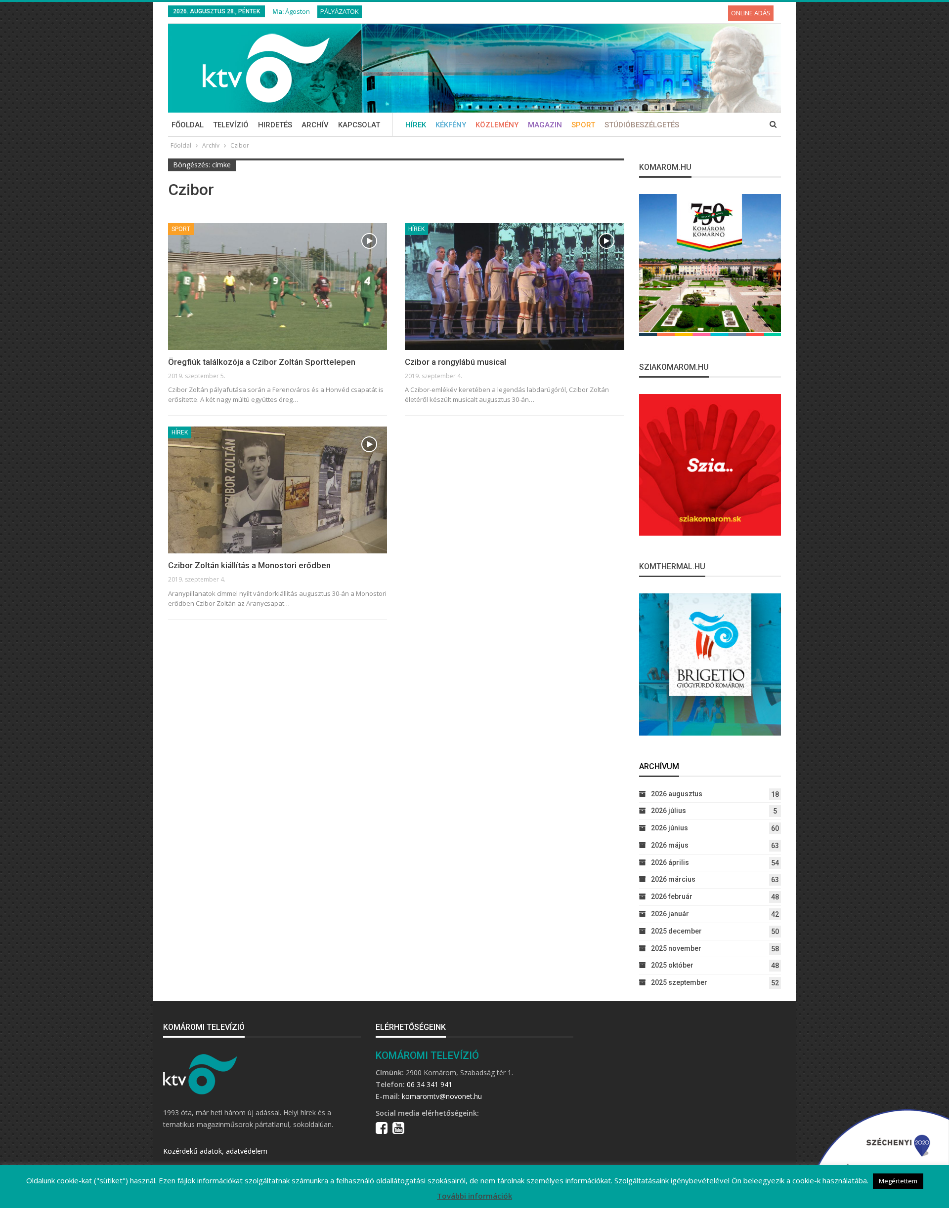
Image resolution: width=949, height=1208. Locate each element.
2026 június (669, 828)
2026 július (668, 811)
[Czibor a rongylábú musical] (514, 286)
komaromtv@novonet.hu (442, 1096)
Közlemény (496, 124)
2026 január (670, 914)
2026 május (670, 845)
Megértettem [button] (898, 1180)
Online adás (751, 12)
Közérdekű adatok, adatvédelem (215, 1151)
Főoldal (188, 124)
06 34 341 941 (429, 1084)
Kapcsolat (359, 124)
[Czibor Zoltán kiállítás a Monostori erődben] (277, 490)
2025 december (676, 931)
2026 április (670, 862)
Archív (315, 124)
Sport (583, 124)
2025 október (672, 965)
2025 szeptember (679, 982)
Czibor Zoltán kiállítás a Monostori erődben (249, 565)
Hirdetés (275, 124)
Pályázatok (339, 11)
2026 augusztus (676, 794)
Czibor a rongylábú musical (455, 362)
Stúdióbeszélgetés (641, 124)
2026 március (673, 879)
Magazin (545, 124)
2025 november (676, 948)
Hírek (415, 124)
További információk (474, 1196)
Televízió (231, 124)
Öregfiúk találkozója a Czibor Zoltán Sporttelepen (261, 362)
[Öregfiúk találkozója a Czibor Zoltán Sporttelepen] (277, 286)
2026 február (671, 896)
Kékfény (450, 124)
